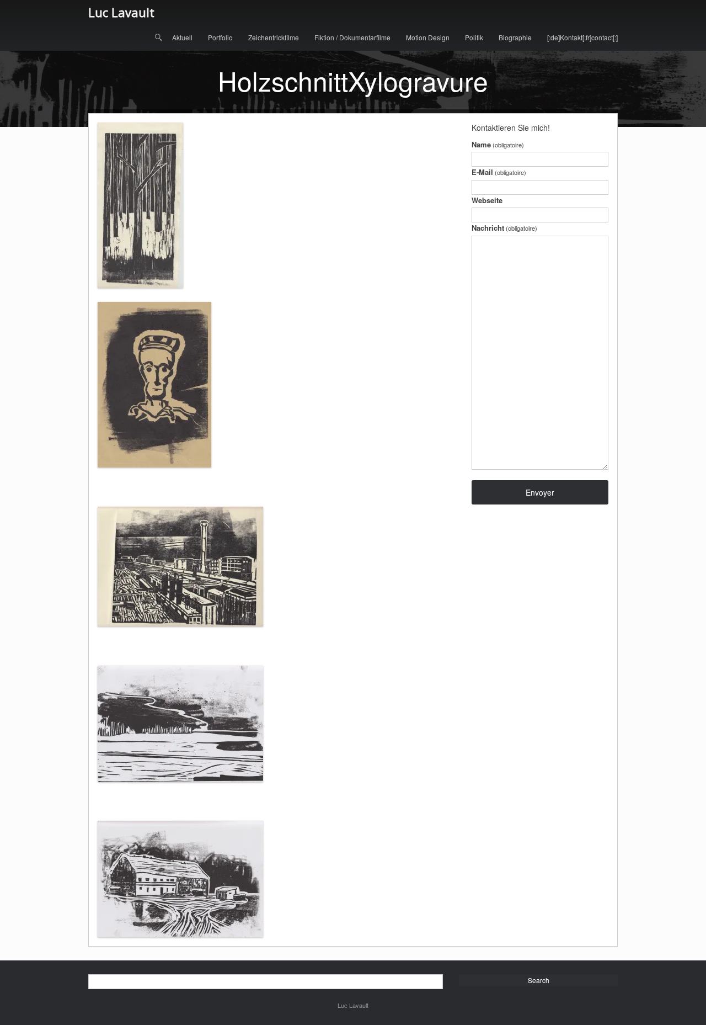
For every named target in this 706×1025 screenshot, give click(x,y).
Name (498, 144)
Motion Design (428, 37)
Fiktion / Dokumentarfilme (352, 37)
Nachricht (504, 227)
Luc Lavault (121, 12)
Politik (474, 37)
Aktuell (182, 37)
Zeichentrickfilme (273, 37)
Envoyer (540, 492)
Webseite (487, 200)
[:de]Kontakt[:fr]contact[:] (582, 37)
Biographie (515, 37)
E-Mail (499, 172)
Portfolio (220, 37)
